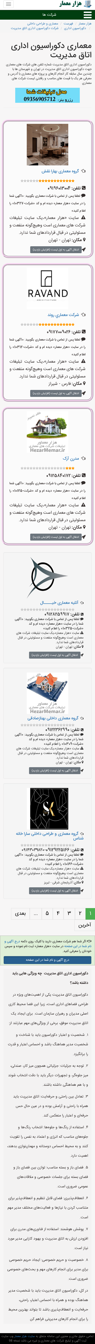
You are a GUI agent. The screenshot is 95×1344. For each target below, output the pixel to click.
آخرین (84, 925)
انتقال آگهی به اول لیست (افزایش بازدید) (56, 249)
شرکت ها (49, 15)
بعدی (20, 913)
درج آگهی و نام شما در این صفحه (47, 960)
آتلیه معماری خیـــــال (59, 602)
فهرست (68, 24)
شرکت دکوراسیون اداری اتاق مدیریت (35, 28)
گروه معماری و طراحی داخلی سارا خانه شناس (49, 836)
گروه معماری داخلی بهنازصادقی (52, 718)
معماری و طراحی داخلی (42, 24)
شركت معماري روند (63, 315)
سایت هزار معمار (24, 1336)
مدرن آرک (71, 458)
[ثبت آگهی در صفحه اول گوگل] (47, 95)
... (36, 913)
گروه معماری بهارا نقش (60, 171)
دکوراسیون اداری (75, 28)
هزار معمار (85, 24)
